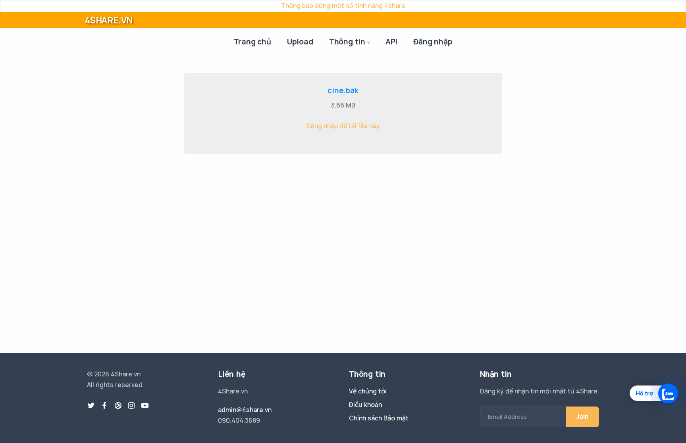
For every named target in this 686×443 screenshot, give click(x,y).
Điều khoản (365, 404)
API (391, 41)
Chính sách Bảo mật (379, 418)
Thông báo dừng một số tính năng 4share (343, 5)
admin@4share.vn (245, 409)
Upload (300, 41)
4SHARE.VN (109, 20)
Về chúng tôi (368, 391)
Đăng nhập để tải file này (343, 125)
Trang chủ (252, 41)
